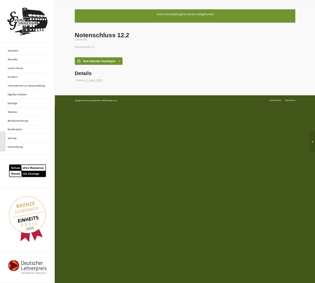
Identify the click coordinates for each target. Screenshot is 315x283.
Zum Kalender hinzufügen (99, 61)
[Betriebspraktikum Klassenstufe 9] (3, 141)
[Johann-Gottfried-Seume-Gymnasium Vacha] (27, 21)
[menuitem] (27, 50)
